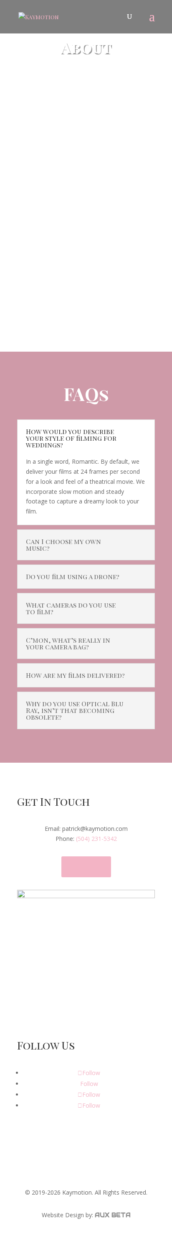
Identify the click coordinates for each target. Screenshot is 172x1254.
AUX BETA (113, 1215)
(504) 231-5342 (96, 839)
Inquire (86, 866)
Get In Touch (73, 306)
